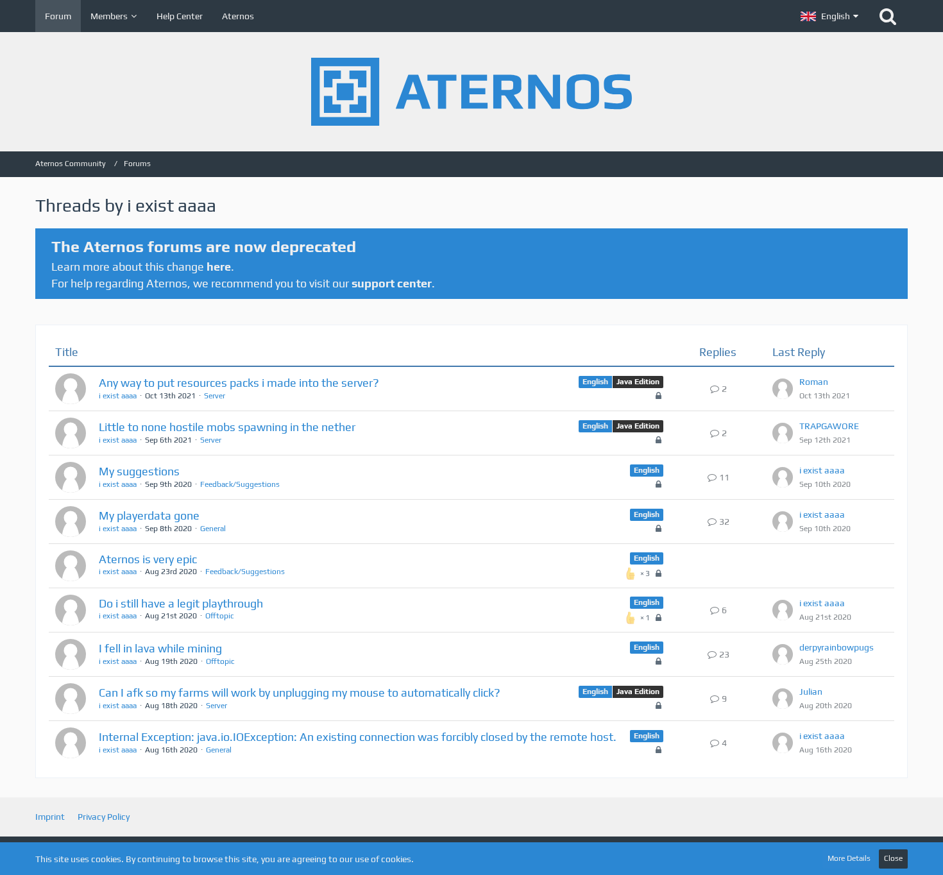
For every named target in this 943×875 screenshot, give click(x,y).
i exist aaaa (118, 395)
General (213, 528)
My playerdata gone (149, 515)
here (219, 266)
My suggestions (139, 471)
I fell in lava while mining (160, 648)
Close (893, 858)
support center (392, 283)
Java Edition (637, 381)
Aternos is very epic (148, 559)
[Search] (888, 16)
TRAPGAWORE (829, 426)
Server (214, 395)
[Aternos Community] (471, 91)
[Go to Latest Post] (782, 388)
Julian (810, 691)
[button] (829, 16)
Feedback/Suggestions (240, 484)
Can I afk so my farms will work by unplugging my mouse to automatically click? (299, 692)
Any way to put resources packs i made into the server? (239, 382)
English (595, 381)
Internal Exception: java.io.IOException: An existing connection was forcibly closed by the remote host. (357, 736)
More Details (849, 858)
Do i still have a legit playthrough (181, 603)
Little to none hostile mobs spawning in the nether (227, 427)
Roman (813, 382)
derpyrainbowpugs (836, 647)
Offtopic (219, 615)
